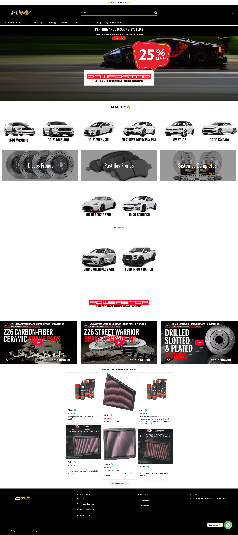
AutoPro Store (19, 531)
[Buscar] (154, 12)
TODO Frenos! (119, 38)
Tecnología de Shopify (30, 531)
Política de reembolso (85, 510)
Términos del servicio (85, 504)
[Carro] (230, 12)
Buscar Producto (83, 515)
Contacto (80, 498)
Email (194, 506)
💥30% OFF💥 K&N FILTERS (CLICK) (119, 2)
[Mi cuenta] (225, 12)
